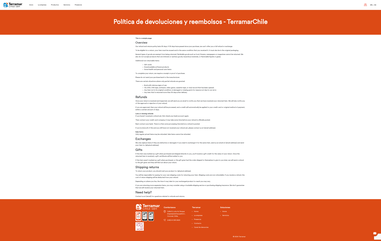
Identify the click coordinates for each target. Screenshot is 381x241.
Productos (55, 5)
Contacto (197, 223)
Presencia (78, 5)
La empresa (42, 5)
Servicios (67, 5)
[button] (365, 4)
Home (196, 211)
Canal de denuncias (201, 227)
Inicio (31, 5)
